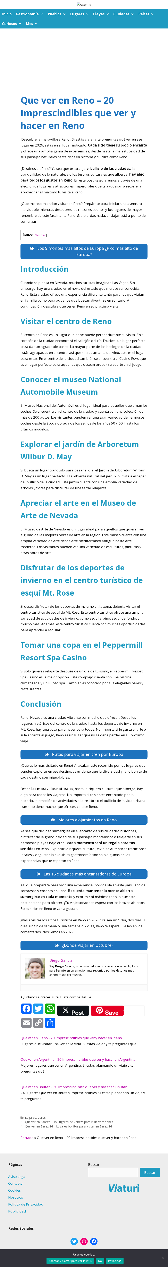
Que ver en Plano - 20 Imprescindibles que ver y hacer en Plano (71, 1037)
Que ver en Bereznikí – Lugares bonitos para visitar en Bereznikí (68, 1126)
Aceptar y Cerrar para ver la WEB (70, 1260)
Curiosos (9, 23)
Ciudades (121, 14)
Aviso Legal (17, 1176)
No (100, 1260)
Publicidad (17, 1211)
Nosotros (15, 1197)
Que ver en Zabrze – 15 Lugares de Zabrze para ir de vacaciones (69, 1122)
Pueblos (54, 14)
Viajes (42, 1117)
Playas (98, 14)
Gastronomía (27, 14)
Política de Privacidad (25, 1204)
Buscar (93, 1164)
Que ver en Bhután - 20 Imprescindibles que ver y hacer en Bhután (73, 1086)
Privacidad (115, 1260)
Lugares (77, 14)
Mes (29, 23)
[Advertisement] (84, 59)
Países (143, 14)
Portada (27, 1137)
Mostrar (40, 235)
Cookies (14, 1190)
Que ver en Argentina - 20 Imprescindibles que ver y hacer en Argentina (77, 1059)
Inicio (7, 14)
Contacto (15, 1183)
